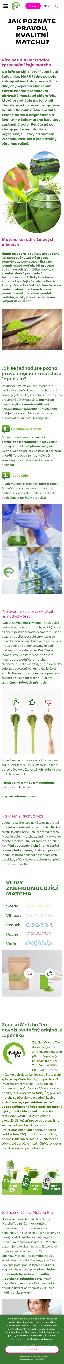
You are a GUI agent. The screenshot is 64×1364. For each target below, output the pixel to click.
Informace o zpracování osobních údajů (20, 1345)
